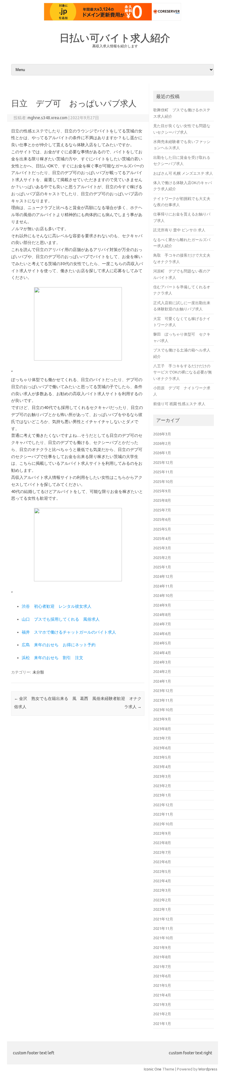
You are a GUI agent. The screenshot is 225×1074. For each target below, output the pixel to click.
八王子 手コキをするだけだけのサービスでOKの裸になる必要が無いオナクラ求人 (182, 372)
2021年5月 (162, 985)
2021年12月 (163, 919)
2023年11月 (163, 700)
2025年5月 (162, 529)
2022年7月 (162, 852)
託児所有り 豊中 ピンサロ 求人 (179, 230)
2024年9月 (162, 605)
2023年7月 (162, 738)
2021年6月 (162, 976)
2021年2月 (162, 1014)
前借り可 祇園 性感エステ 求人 (179, 404)
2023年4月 (162, 767)
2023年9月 (162, 719)
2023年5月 (162, 757)
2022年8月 (162, 843)
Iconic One (152, 1069)
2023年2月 (162, 786)
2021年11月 (163, 928)
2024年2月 (162, 671)
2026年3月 (162, 434)
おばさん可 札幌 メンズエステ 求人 (183, 173)
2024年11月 (163, 586)
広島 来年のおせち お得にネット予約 (59, 644)
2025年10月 (163, 481)
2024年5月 (162, 643)
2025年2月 (162, 557)
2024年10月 (163, 595)
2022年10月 (163, 824)
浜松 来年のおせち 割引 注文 (52, 657)
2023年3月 (162, 776)
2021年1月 (162, 1023)
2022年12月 (163, 805)
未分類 (38, 672)
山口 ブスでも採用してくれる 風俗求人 (61, 619)
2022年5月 (162, 871)
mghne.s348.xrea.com (47, 117)
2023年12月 (163, 690)
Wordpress (207, 1069)
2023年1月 (162, 795)
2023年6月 (162, 748)
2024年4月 (162, 653)
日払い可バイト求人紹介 (114, 37)
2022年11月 (163, 814)
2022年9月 (162, 833)
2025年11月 (163, 472)
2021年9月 (162, 947)
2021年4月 (162, 995)
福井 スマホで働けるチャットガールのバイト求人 (69, 632)
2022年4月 (162, 881)
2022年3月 (162, 890)
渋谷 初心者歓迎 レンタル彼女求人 (56, 606)
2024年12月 (163, 576)
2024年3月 (162, 662)
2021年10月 (163, 938)
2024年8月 (162, 614)
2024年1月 (162, 681)
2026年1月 (162, 453)
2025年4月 (162, 538)
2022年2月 (162, 900)
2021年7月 (162, 966)
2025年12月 (163, 462)
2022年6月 (162, 862)
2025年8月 (162, 500)
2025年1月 (162, 567)
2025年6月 (162, 519)
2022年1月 (162, 909)
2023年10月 (163, 710)
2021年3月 (162, 1004)
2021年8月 (162, 957)
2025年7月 (162, 510)
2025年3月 (162, 548)
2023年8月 (162, 729)
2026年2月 (162, 443)
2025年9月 (162, 491)
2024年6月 (162, 634)
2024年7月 (162, 624)
